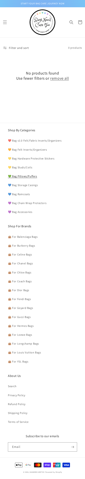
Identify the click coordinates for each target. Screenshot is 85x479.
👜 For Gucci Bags (19, 317)
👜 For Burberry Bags (21, 245)
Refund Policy (17, 404)
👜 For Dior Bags (18, 290)
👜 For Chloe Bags (19, 272)
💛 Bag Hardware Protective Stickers (31, 158)
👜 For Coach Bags (20, 281)
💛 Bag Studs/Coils (20, 167)
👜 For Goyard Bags (20, 308)
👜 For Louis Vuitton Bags (24, 352)
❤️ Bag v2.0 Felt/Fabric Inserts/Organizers (35, 140)
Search (12, 386)
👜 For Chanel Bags (20, 263)
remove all (59, 78)
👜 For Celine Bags (20, 254)
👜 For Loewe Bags (20, 334)
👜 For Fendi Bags (19, 299)
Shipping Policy (17, 413)
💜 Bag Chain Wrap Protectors (27, 203)
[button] (5, 22)
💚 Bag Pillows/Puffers (22, 176)
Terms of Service (18, 422)
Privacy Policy (16, 395)
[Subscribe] (72, 447)
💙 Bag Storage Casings (23, 185)
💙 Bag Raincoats (19, 194)
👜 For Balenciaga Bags (23, 237)
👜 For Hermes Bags (21, 326)
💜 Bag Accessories (20, 212)
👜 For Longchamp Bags (23, 343)
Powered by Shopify (53, 472)
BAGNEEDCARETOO (37, 472)
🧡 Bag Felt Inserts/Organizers (27, 149)
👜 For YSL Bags (18, 361)
